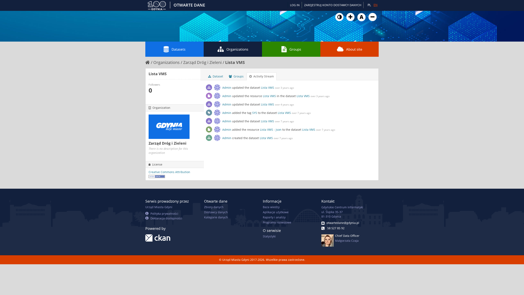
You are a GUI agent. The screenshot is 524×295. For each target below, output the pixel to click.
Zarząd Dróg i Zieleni (202, 62)
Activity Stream (263, 76)
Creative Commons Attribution (169, 172)
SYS (254, 113)
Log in (295, 5)
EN (375, 5)
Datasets (178, 49)
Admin (226, 88)
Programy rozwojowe (277, 222)
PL (369, 5)
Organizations (237, 49)
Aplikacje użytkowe (276, 212)
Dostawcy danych (216, 212)
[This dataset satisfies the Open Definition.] (157, 176)
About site (354, 49)
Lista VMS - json (270, 130)
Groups (295, 49)
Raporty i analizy (274, 217)
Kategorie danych (216, 217)
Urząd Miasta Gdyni (158, 207)
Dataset (217, 76)
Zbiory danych (214, 207)
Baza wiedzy (271, 207)
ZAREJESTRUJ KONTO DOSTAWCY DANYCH (332, 5)
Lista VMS (235, 62)
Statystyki (269, 236)
